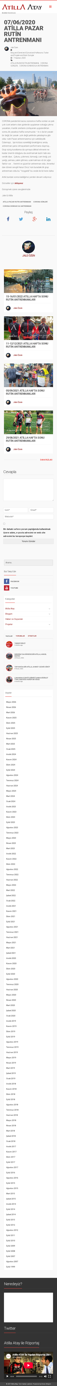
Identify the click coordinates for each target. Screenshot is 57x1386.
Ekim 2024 (10, 765)
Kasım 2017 (11, 1152)
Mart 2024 (10, 796)
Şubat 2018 (11, 1136)
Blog (12, 53)
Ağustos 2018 (12, 1105)
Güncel (28, 53)
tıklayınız (18, 183)
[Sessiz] (45, 1376)
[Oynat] (7, 1376)
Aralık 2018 (11, 1084)
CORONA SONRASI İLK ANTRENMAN (33, 66)
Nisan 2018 (11, 1126)
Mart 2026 (10, 712)
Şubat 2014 (11, 1214)
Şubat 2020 (11, 1010)
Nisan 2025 (11, 739)
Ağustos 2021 (12, 927)
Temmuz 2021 (12, 932)
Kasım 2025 (11, 718)
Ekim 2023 (10, 817)
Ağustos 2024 (12, 775)
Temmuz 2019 (12, 1047)
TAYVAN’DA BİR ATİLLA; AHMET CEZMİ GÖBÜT (32, 667)
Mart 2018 (10, 1131)
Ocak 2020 (10, 1016)
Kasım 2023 (11, 812)
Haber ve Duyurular (14, 619)
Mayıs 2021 (11, 943)
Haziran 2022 (12, 880)
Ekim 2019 (10, 1031)
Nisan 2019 (11, 1063)
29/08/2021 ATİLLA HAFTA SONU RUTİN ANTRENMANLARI (25, 439)
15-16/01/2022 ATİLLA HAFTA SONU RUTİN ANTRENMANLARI (27, 298)
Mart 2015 (10, 1194)
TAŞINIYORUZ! (19, 643)
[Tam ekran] (49, 1376)
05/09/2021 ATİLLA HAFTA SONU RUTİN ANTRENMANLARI (25, 392)
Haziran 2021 (12, 937)
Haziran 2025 (12, 733)
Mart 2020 (10, 1005)
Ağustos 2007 (12, 1261)
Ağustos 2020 (12, 979)
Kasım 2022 (11, 859)
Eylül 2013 (10, 1220)
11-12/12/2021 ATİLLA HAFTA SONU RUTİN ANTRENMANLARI (27, 345)
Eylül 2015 (10, 1183)
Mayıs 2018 (11, 1120)
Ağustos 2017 (12, 1167)
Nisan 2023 (11, 843)
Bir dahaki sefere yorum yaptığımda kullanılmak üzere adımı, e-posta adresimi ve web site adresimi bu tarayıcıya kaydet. (27, 532)
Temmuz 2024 (12, 780)
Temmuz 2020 (12, 984)
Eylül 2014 (10, 1209)
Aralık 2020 (11, 958)
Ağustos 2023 (12, 827)
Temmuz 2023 (12, 833)
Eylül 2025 (10, 728)
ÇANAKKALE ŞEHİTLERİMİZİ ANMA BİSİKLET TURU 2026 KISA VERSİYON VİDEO (31, 678)
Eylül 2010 (10, 1241)
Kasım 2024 (11, 759)
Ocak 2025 (10, 749)
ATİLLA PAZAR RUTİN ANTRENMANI (25, 63)
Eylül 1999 (10, 1267)
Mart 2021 (10, 948)
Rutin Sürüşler (28, 55)
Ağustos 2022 (12, 869)
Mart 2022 (10, 890)
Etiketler (32, 636)
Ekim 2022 (10, 864)
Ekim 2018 (10, 1094)
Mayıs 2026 (11, 702)
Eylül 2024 (10, 770)
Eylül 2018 (10, 1099)
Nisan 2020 (11, 1000)
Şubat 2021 (11, 953)
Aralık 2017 (11, 1146)
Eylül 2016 (10, 1173)
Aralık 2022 (11, 854)
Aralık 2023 (11, 807)
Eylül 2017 (10, 1162)
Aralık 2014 (11, 1204)
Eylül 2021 (10, 922)
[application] (28, 1365)
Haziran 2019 (12, 1052)
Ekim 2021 (10, 916)
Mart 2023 (10, 848)
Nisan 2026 (11, 707)
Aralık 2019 (11, 1021)
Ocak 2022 (10, 901)
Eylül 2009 (10, 1246)
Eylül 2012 (10, 1225)
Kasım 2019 (11, 1026)
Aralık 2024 (11, 754)
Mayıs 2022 (11, 885)
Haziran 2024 (12, 786)
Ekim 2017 (10, 1157)
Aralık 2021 (11, 906)
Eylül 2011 (10, 1235)
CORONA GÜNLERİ (40, 202)
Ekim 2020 (10, 969)
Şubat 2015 (11, 1199)
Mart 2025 (10, 744)
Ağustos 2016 (12, 1178)
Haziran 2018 (12, 1115)
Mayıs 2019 (11, 1058)
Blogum (8, 614)
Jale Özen (14, 47)
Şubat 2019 (11, 1073)
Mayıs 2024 (11, 791)
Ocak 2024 (10, 801)
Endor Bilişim (46, 1384)
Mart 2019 (10, 1068)
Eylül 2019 (10, 1037)
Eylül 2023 (10, 822)
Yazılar (9, 636)
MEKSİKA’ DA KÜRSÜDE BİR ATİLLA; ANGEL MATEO (30, 655)
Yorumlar (20, 636)
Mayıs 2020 (11, 995)
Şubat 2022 (11, 895)
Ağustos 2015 (12, 1188)
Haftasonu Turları (42, 53)
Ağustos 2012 (12, 1230)
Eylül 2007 (10, 1256)
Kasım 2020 (11, 963)
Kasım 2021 (11, 911)
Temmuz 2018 (12, 1110)
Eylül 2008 (10, 1251)
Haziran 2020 (12, 990)
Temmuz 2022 (12, 875)
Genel (20, 53)
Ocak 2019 (10, 1078)
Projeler (17, 55)
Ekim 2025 (10, 723)
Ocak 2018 (10, 1141)
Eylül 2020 (10, 974)
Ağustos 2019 (12, 1042)
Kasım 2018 (11, 1089)
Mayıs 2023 (11, 838)
